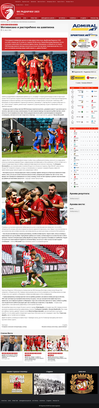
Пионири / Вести (70, 1)
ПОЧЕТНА (18, 18)
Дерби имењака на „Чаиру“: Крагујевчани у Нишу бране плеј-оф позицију (57, 358)
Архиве (72, 208)
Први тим (15, 24)
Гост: (92, 87)
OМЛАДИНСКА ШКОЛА (48, 18)
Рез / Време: (87, 87)
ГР (94, 128)
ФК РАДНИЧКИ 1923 (28, 11)
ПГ (92, 128)
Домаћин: (81, 87)
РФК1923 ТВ (18, 1)
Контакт (27, 4)
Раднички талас (25, 1)
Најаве (10, 24)
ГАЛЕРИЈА (73, 18)
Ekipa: (75, 128)
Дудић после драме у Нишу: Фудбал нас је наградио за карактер (10, 356)
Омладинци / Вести (51, 1)
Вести (6, 24)
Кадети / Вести (60, 1)
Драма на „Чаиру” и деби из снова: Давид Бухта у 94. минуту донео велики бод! (34, 358)
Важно (2, 24)
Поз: (71, 128)
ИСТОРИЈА (62, 18)
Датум (72, 87)
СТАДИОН (83, 18)
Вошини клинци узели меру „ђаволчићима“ (54, 325)
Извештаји (38, 353)
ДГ (89, 128)
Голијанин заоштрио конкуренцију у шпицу (14, 325)
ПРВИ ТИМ (34, 18)
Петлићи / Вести (19, 4)
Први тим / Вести (41, 1)
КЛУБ (24, 18)
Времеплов (33, 1)
